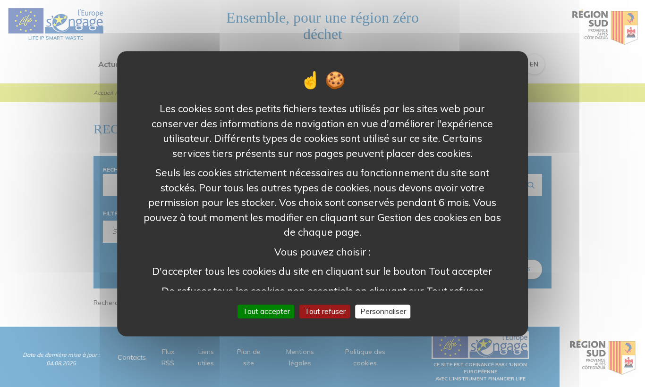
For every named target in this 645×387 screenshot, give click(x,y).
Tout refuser (325, 311)
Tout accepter (266, 311)
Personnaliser (383, 311)
